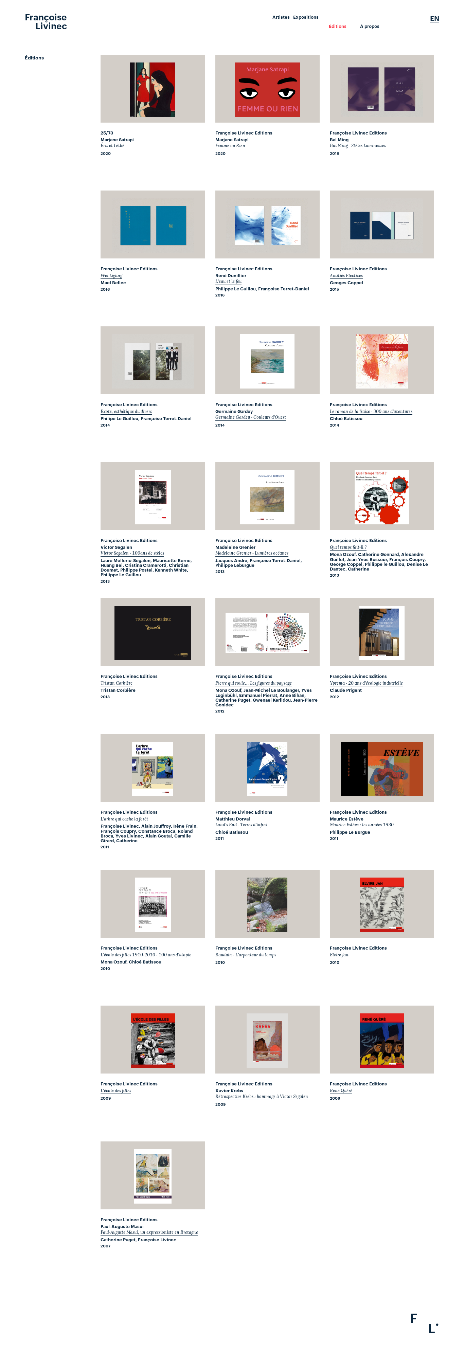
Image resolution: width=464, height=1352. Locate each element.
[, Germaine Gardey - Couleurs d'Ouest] (267, 360)
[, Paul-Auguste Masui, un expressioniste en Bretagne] (153, 1175)
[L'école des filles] (153, 1040)
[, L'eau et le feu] (267, 224)
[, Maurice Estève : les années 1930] (382, 768)
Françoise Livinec (46, 21)
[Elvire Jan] (382, 904)
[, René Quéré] (382, 1040)
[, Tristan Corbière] (153, 632)
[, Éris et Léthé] (153, 89)
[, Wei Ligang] (153, 224)
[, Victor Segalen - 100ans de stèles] (153, 496)
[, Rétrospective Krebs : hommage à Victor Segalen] (267, 1040)
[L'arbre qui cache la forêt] (153, 768)
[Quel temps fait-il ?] (382, 496)
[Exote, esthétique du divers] (153, 360)
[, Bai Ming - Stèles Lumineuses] (382, 89)
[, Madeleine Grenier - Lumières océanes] (267, 496)
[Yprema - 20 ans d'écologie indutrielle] (382, 632)
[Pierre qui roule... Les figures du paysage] (267, 632)
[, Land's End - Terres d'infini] (267, 768)
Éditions (337, 26)
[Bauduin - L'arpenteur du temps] (267, 904)
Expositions (306, 17)
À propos (369, 26)
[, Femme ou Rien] (267, 89)
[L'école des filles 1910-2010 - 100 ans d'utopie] (153, 904)
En (434, 18)
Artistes (281, 17)
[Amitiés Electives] (382, 224)
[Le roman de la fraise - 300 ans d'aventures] (382, 360)
